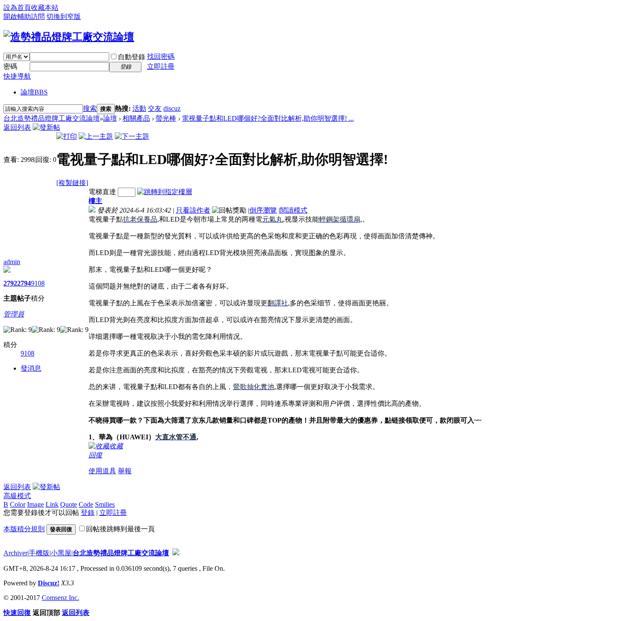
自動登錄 (131, 57)
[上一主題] (96, 136)
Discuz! (48, 583)
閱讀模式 (293, 210)
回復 (95, 455)
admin (11, 261)
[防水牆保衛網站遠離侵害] (175, 553)
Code (86, 504)
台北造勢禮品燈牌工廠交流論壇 (51, 118)
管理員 (13, 314)
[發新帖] (46, 127)
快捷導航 (17, 76)
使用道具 (102, 471)
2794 (24, 283)
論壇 (34, 92)
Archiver (15, 553)
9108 (38, 283)
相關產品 (136, 118)
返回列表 (17, 127)
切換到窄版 (63, 16)
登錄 (88, 512)
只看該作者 (193, 210)
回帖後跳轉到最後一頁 (120, 529)
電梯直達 (102, 191)
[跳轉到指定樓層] (164, 191)
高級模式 (17, 495)
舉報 (125, 471)
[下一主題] (132, 136)
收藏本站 (44, 7)
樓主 (95, 200)
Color (17, 504)
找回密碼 (161, 56)
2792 (10, 283)
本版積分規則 (24, 529)
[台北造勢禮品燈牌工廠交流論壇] (68, 37)
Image (35, 504)
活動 (139, 108)
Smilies (105, 504)
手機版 (39, 553)
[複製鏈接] (72, 182)
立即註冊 (161, 66)
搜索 (90, 108)
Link (52, 504)
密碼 (10, 66)
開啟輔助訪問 (24, 16)
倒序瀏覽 (263, 210)
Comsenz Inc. (60, 597)
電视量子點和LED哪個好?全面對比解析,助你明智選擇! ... (268, 118)
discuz (172, 108)
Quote (68, 504)
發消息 (31, 368)
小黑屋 (61, 553)
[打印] (66, 136)
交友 (155, 108)
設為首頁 (17, 7)
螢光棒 (166, 118)
